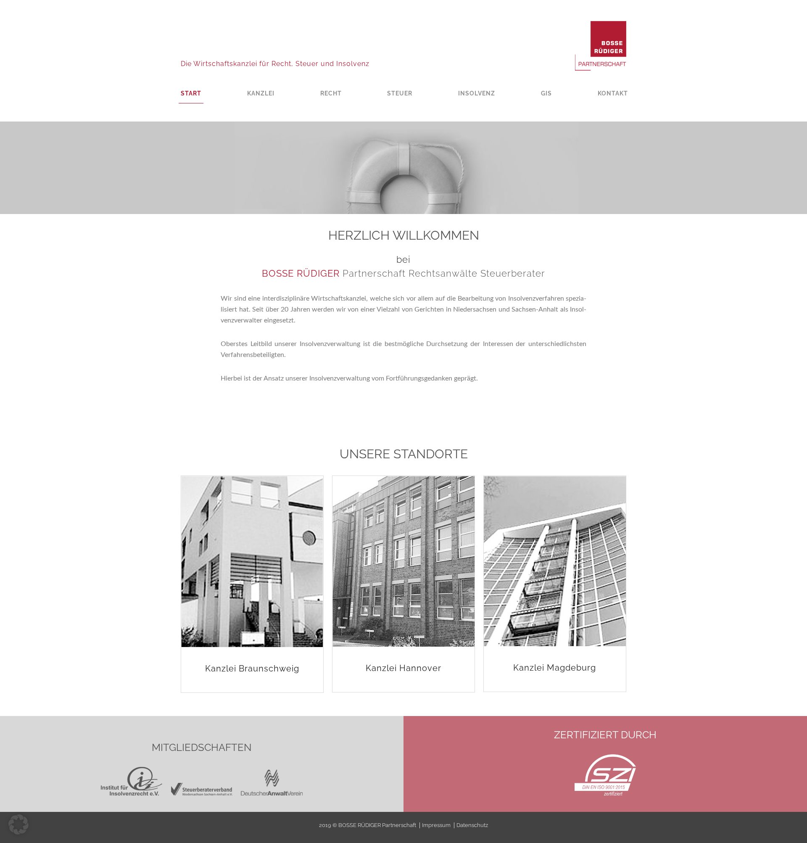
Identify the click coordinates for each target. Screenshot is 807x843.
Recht (331, 93)
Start (191, 93)
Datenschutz (472, 825)
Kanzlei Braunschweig (252, 668)
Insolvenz (476, 93)
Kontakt (613, 93)
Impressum (436, 825)
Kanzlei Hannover (403, 668)
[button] (18, 824)
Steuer (399, 93)
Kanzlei (260, 93)
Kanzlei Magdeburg (554, 668)
